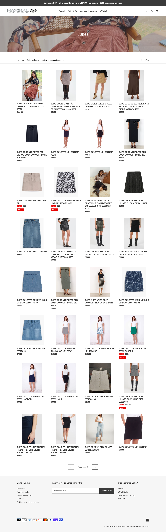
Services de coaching (126, 495)
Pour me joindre (23, 492)
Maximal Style (114, 526)
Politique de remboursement (28, 502)
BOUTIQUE (123, 492)
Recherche (21, 489)
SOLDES (121, 499)
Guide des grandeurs (25, 495)
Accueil (121, 489)
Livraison (20, 499)
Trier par (20, 60)
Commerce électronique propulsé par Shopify (134, 526)
